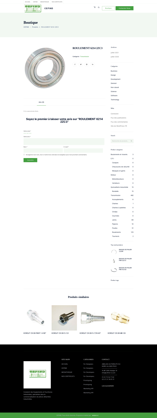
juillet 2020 (115, 57)
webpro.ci (95, 415)
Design (113, 75)
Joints (114, 220)
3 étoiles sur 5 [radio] (27, 133)
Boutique (108, 8)
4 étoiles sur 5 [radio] (29, 133)
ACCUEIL (27, 2)
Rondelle (115, 191)
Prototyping (87, 380)
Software (114, 95)
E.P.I (112, 158)
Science (113, 91)
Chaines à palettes (119, 208)
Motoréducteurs (118, 179)
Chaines (115, 203)
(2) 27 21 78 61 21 (108, 379)
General (113, 83)
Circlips (114, 212)
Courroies (115, 216)
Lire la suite (36, 323)
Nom (25, 147)
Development (115, 79)
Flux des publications (118, 118)
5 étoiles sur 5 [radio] (30, 133)
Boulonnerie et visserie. (119, 154)
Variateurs (116, 183)
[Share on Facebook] (75, 64)
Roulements (116, 232)
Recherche (131, 141)
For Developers (88, 372)
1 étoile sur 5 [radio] (24, 133)
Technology (115, 100)
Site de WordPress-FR (119, 126)
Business (114, 71)
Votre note (27, 131)
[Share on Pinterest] (86, 64)
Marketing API (88, 388)
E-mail (66, 147)
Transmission (84, 56)
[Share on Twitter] (80, 64)
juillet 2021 (115, 53)
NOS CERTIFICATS (57, 2)
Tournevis (115, 236)
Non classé (115, 87)
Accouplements (117, 199)
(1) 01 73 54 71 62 (108, 377)
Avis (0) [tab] (41, 102)
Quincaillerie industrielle (119, 187)
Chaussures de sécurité (120, 167)
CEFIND (35, 2)
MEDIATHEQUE (44, 2)
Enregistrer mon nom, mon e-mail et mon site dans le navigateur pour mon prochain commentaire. (56, 154)
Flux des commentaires (119, 122)
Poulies (114, 228)
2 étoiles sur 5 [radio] (25, 133)
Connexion (114, 114)
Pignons (115, 224)
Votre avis (27, 136)
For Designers (88, 364)
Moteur (113, 175)
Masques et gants (118, 171)
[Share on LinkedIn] (92, 64)
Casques (115, 163)
